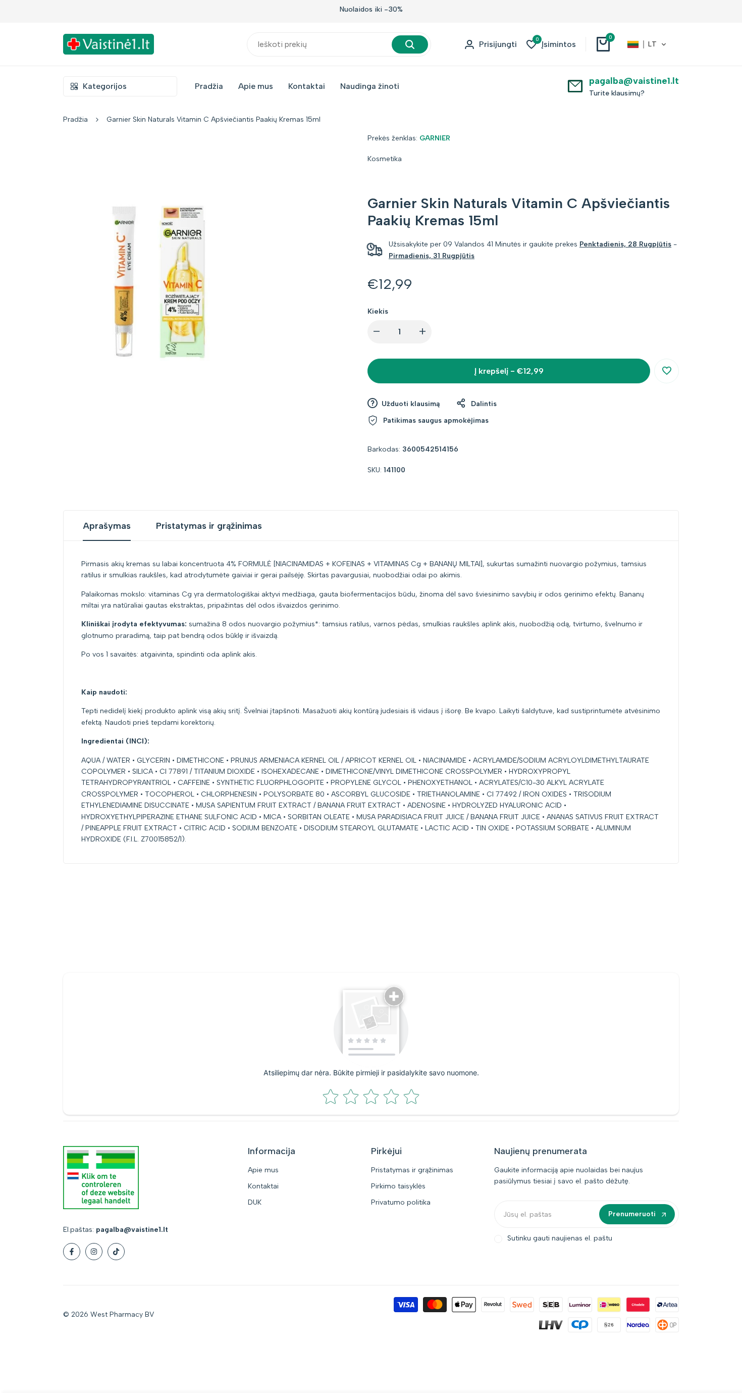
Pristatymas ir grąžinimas (209, 525)
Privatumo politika (401, 1202)
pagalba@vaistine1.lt (634, 80)
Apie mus (263, 1170)
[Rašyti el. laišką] (575, 85)
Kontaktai (263, 1186)
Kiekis (377, 311)
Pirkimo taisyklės (398, 1186)
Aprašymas (107, 525)
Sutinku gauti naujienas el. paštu (559, 1238)
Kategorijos (105, 86)
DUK (254, 1202)
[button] (647, 44)
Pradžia (75, 119)
